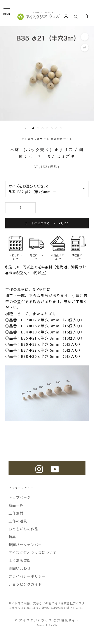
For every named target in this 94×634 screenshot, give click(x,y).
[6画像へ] (56, 128)
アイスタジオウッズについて (33, 552)
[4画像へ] (47, 128)
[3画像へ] (43, 128)
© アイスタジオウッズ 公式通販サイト (47, 620)
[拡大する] (85, 37)
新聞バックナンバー (25, 544)
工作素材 (16, 513)
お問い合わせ (20, 568)
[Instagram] (39, 468)
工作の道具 (18, 521)
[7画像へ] (61, 128)
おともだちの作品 (23, 528)
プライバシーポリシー (27, 576)
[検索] (75, 16)
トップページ (20, 497)
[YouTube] (55, 468)
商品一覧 (16, 505)
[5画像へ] (52, 128)
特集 (12, 536)
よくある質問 (20, 560)
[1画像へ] (33, 128)
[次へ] (69, 128)
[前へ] (25, 128)
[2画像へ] (38, 128)
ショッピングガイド (25, 584)
